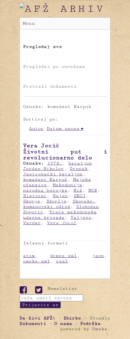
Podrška (90, 323)
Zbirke (72, 318)
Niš (77, 190)
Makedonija (67, 184)
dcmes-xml (63, 255)
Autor (36, 128)
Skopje (31, 201)
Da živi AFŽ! (38, 318)
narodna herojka (45, 190)
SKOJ (80, 195)
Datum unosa (63, 128)
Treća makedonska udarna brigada (60, 214)
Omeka (99, 328)
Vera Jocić (61, 222)
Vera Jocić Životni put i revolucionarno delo (65, 151)
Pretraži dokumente (50, 86)
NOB (92, 190)
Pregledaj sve (42, 46)
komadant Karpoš (45, 179)
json (98, 255)
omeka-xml (36, 261)
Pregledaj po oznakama (54, 66)
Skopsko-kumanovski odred (59, 204)
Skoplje (56, 201)
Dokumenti (33, 323)
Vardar (32, 222)
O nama (63, 323)
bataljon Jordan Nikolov (57, 166)
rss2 (62, 261)
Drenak (79, 168)
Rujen (60, 195)
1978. (54, 163)
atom (29, 255)
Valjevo (80, 217)
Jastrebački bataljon (53, 174)
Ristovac (35, 195)
